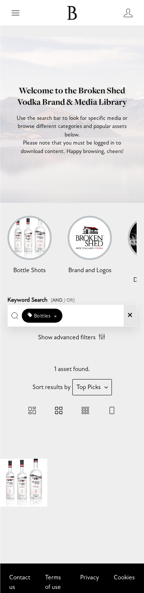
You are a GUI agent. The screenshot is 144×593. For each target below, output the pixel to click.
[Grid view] (59, 411)
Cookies (124, 577)
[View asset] (23, 483)
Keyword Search (41, 298)
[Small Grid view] (85, 411)
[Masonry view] (32, 411)
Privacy (89, 577)
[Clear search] (130, 315)
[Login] (128, 12)
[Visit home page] (72, 12)
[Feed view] (112, 411)
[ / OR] (63, 300)
